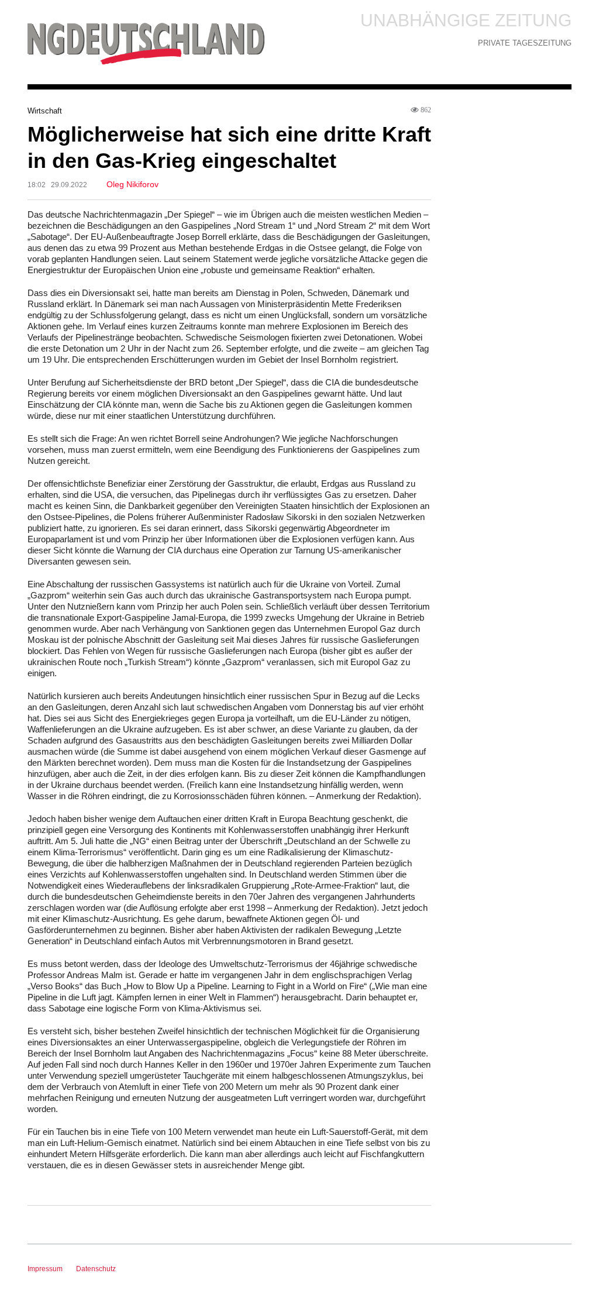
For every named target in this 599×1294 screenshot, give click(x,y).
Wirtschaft (44, 110)
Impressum (45, 1269)
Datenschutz (96, 1269)
